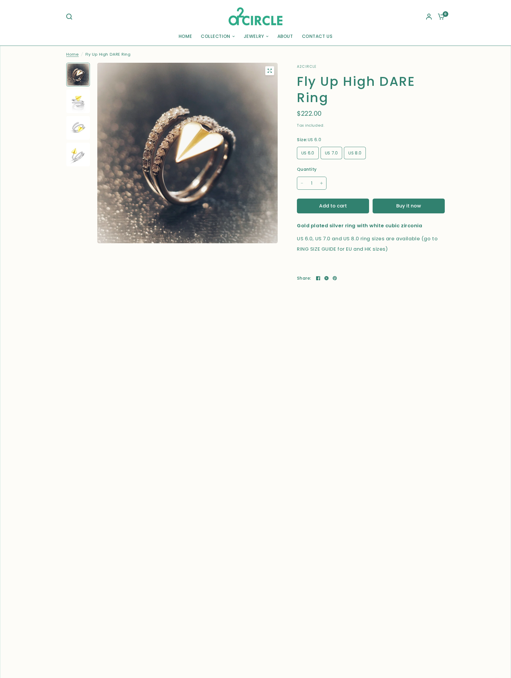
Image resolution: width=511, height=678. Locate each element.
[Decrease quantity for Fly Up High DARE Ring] (302, 183)
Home (72, 54)
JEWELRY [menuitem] (254, 36)
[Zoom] (269, 70)
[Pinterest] (334, 278)
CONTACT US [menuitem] (317, 36)
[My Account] (429, 16)
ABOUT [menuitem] (285, 36)
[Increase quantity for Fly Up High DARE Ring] (321, 183)
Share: (304, 278)
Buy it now (408, 205)
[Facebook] (318, 278)
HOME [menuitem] (185, 36)
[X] (326, 278)
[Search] (70, 17)
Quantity (306, 169)
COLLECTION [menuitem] (215, 36)
